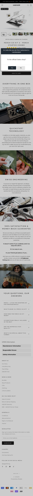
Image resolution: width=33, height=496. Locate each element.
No (21, 68)
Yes (12, 68)
